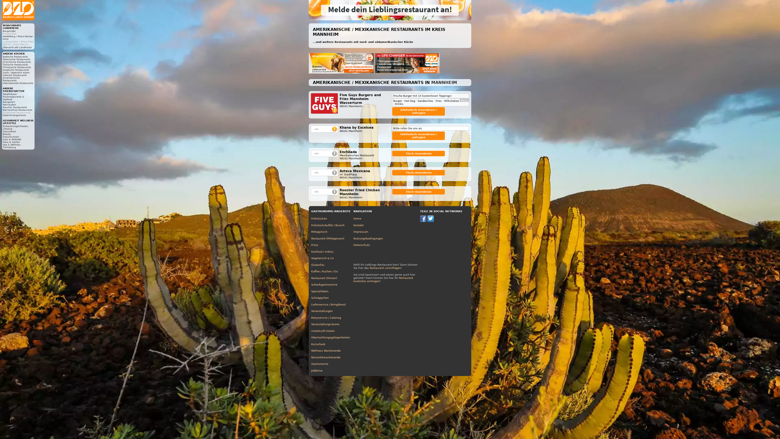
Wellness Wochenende (326, 350)
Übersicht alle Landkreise (17, 47)
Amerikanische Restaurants (11, 79)
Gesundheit (9, 131)
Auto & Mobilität (12, 139)
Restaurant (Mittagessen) (327, 238)
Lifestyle (7, 129)
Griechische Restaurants (17, 62)
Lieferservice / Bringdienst (328, 304)
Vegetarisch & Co (322, 258)
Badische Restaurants (15, 56)
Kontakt (358, 225)
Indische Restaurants (15, 75)
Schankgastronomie (324, 284)
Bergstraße (9, 31)
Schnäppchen (320, 297)
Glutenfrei (317, 264)
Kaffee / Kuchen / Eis (324, 271)
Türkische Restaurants (15, 64)
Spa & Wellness (12, 144)
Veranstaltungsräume (325, 324)
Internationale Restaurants (18, 83)
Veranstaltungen (322, 311)
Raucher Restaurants (15, 107)
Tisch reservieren (418, 153)
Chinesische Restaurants (17, 67)
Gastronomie (319, 363)
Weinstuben (9, 104)
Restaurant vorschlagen (385, 267)
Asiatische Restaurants (16, 70)
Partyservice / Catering (326, 317)
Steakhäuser (10, 94)
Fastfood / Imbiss (322, 251)
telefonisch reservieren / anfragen (418, 111)
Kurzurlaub (318, 344)
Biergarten (9, 102)
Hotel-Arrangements (14, 115)
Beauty (7, 134)
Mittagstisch (319, 231)
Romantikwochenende (325, 357)
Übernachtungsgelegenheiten (330, 337)
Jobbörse (317, 370)
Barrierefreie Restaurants (17, 110)
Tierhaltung (9, 147)
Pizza (314, 245)
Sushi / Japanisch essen (16, 72)
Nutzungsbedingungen (368, 238)
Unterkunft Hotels (323, 331)
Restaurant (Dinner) (324, 278)
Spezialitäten (319, 291)
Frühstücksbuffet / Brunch (327, 225)
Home (357, 218)
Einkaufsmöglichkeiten (15, 126)
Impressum (360, 231)
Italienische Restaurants (16, 59)
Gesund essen (11, 137)
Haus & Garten (11, 142)
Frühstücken (319, 218)
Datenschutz (361, 245)
